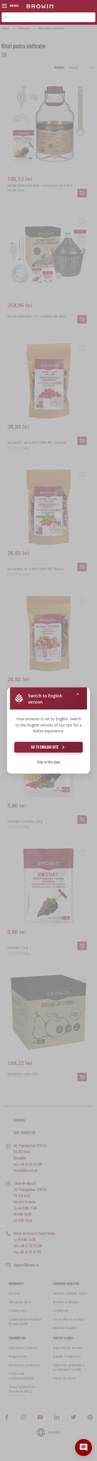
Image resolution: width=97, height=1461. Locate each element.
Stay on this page (48, 762)
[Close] (77, 694)
